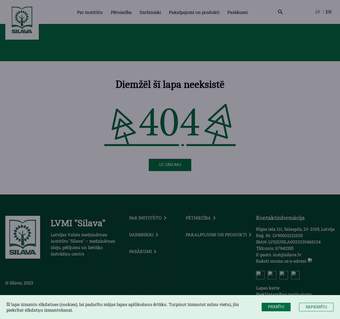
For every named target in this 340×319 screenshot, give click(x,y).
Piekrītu (276, 307)
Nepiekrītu (316, 307)
